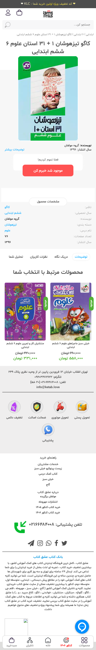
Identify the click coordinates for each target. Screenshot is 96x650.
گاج (48, 485)
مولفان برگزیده (48, 496)
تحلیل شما (16, 257)
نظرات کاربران (39, 257)
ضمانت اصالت (37, 418)
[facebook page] (55, 543)
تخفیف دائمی (14, 418)
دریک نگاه (61, 257)
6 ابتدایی (79, 34)
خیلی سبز (48, 479)
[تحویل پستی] (82, 407)
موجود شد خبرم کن (48, 170)
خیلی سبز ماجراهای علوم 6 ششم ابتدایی (70, 345)
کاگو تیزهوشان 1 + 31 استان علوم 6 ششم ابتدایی (44, 34)
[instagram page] (39, 543)
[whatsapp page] (47, 543)
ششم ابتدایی (13, 213)
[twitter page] (63, 543)
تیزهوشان (11, 225)
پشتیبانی (48, 440)
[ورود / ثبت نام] (8, 15)
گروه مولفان (71, 145)
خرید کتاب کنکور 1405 (48, 507)
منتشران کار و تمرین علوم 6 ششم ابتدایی (25, 345)
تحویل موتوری (60, 418)
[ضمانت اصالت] (37, 407)
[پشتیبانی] (48, 430)
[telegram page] (31, 543)
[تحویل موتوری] (60, 407)
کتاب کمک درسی (48, 474)
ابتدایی (90, 34)
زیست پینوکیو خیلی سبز (48, 468)
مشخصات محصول (48, 202)
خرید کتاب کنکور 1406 (48, 512)
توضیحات (81, 257)
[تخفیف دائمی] (14, 407)
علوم (7, 231)
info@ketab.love (48, 387)
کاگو (7, 207)
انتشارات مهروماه (48, 502)
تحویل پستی (82, 418)
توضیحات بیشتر (14, 150)
